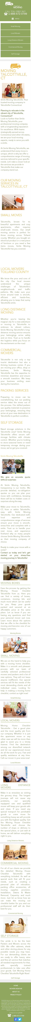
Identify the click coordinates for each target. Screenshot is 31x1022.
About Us (15, 992)
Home (16, 985)
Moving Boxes (15, 633)
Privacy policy (15, 995)
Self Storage (15, 54)
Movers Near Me (16, 989)
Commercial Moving (15, 47)
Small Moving (15, 26)
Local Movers (15, 33)
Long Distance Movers (15, 40)
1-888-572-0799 (17, 13)
